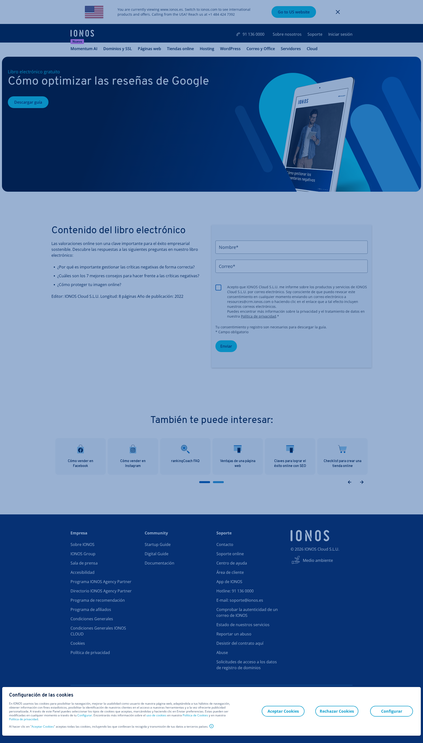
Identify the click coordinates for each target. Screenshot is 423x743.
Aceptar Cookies (43, 727)
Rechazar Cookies (337, 711)
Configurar (84, 715)
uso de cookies (156, 715)
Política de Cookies (195, 715)
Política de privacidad (23, 719)
